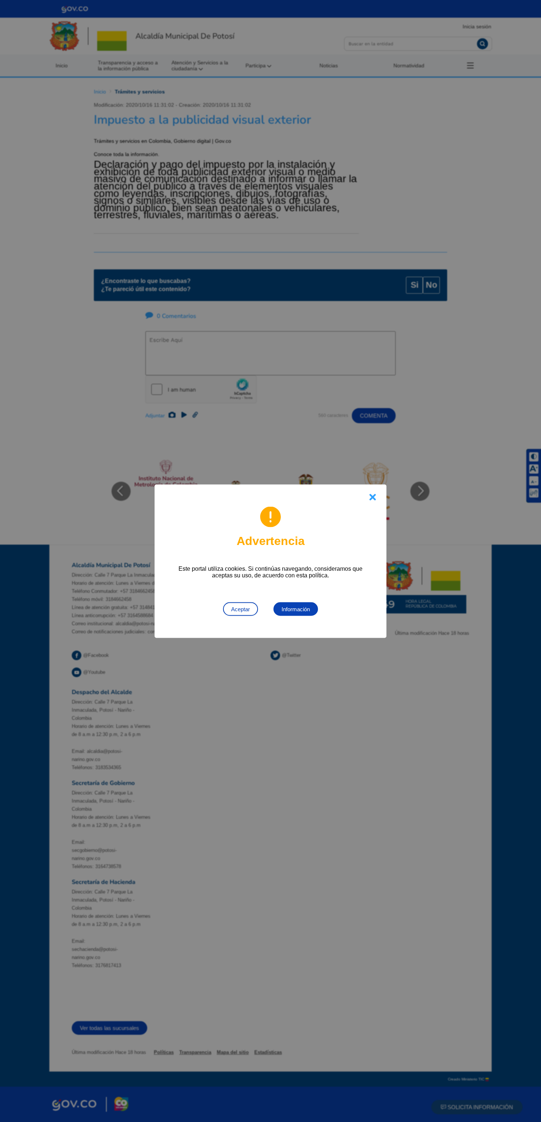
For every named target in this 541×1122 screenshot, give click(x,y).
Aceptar (240, 609)
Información (296, 609)
